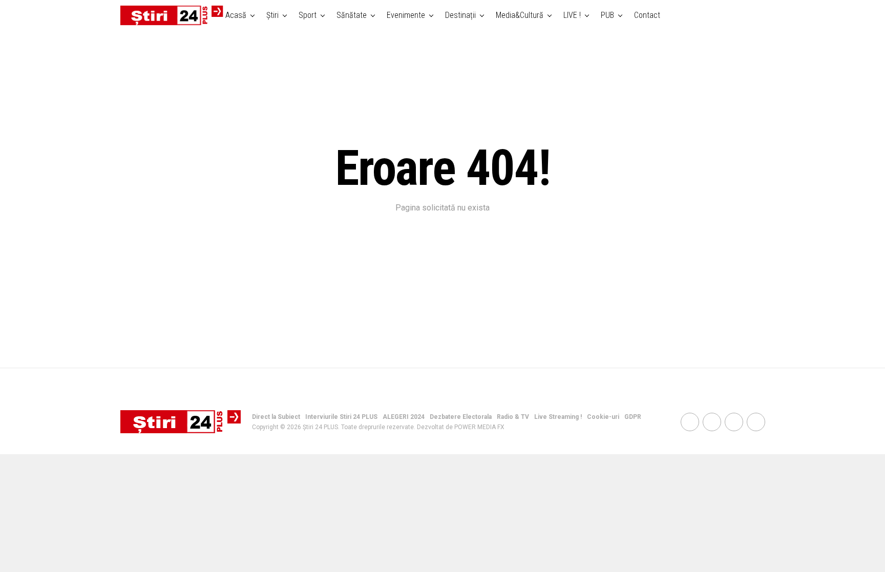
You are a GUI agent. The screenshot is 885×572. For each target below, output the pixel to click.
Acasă (235, 15)
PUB (607, 15)
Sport (308, 15)
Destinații (460, 15)
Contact (647, 15)
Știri (272, 15)
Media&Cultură (519, 15)
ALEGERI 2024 (404, 416)
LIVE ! (572, 15)
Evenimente (406, 15)
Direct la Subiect (276, 416)
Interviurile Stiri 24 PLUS (341, 416)
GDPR (632, 416)
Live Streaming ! (558, 416)
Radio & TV (513, 416)
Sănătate (351, 15)
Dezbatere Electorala (461, 416)
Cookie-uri (603, 416)
